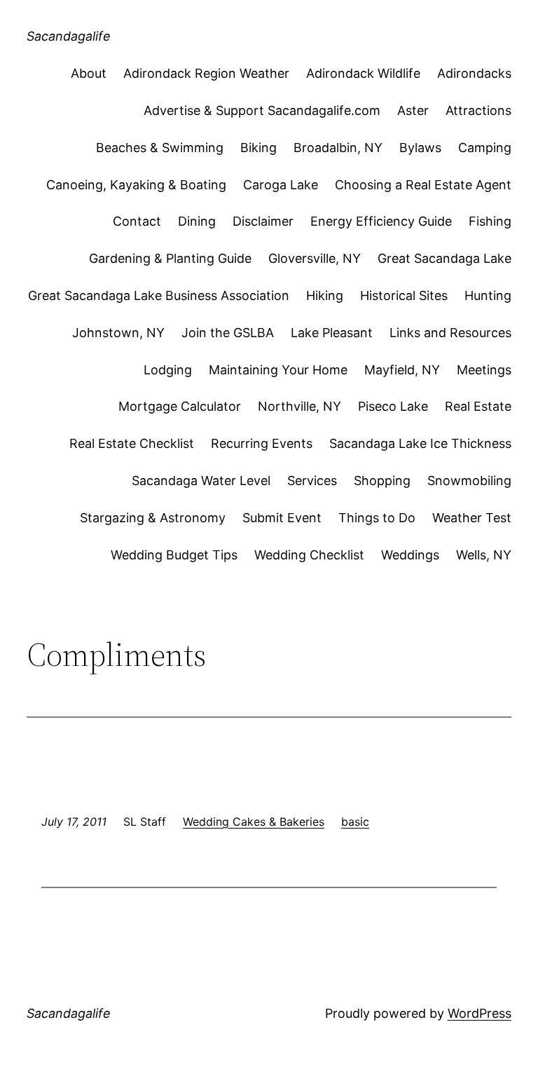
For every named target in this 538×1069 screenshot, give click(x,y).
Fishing (490, 221)
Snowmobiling (469, 480)
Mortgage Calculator (179, 406)
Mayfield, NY (402, 369)
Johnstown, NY (118, 332)
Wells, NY (483, 554)
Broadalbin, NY (338, 147)
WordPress (479, 1013)
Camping (484, 147)
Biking (258, 147)
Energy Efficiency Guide (381, 221)
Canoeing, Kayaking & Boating (136, 184)
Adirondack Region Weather (206, 73)
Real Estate (478, 406)
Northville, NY (299, 406)
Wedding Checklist (309, 554)
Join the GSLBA (227, 332)
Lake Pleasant (332, 332)
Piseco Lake (393, 406)
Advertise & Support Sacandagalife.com (262, 110)
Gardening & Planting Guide (170, 258)
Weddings (410, 554)
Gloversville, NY (314, 258)
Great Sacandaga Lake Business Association (158, 295)
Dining (197, 221)
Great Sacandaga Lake (444, 258)
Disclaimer (263, 221)
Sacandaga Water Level (201, 480)
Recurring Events (261, 443)
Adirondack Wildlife (363, 73)
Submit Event (282, 517)
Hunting (487, 295)
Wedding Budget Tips (174, 554)
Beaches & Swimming (159, 147)
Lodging (168, 369)
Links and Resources (450, 332)
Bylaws (420, 147)
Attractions (478, 110)
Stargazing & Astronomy (153, 517)
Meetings (484, 369)
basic (355, 822)
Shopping (382, 480)
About (88, 73)
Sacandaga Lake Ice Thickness (420, 443)
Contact (137, 221)
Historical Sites (404, 295)
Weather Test (471, 517)
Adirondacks (474, 73)
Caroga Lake (280, 184)
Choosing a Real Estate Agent (423, 184)
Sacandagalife (69, 36)
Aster (413, 110)
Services (312, 480)
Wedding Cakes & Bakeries (253, 822)
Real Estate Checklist (131, 443)
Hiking (324, 295)
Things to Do (376, 517)
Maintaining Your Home (278, 369)
